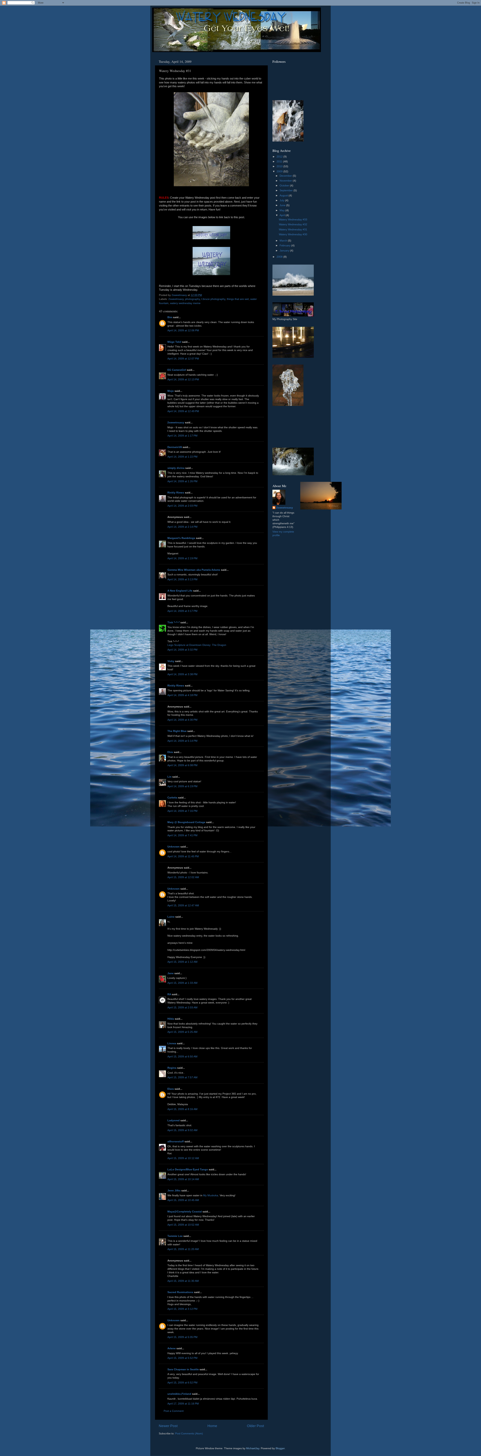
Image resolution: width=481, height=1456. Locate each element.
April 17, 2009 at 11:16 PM (183, 1403)
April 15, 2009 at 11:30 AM (183, 1281)
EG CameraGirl (176, 370)
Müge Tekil (174, 342)
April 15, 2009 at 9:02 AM (182, 1130)
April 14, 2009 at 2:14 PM (182, 526)
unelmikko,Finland (179, 1393)
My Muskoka (210, 1195)
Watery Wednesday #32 (293, 224)
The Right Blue (177, 731)
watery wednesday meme (185, 303)
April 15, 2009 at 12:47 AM (183, 905)
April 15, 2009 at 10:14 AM (183, 1179)
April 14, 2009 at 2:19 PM (182, 558)
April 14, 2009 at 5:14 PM (182, 740)
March (284, 240)
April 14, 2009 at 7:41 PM (182, 835)
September (286, 190)
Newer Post (168, 1426)
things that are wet (238, 299)
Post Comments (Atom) (189, 1433)
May (282, 210)
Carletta (172, 797)
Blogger (280, 1448)
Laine (171, 916)
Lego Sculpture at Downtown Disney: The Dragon (196, 645)
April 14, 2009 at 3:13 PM (182, 579)
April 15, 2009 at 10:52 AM (183, 1224)
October (285, 185)
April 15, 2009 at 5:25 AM (182, 1032)
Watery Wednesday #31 (293, 229)
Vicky (170, 661)
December (286, 175)
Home (212, 1426)
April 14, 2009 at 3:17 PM (182, 611)
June (283, 205)
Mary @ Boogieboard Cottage (186, 822)
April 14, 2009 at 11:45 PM (183, 856)
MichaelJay (252, 1448)
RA (169, 994)
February (285, 245)
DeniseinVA (174, 447)
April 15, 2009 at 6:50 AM (182, 1056)
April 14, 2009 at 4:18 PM (182, 695)
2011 (280, 161)
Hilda (170, 1018)
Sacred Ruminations (180, 1292)
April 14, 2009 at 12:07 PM (183, 358)
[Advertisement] (289, 427)
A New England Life (179, 590)
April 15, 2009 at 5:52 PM (182, 1358)
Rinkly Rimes (175, 492)
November (286, 180)
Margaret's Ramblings (181, 538)
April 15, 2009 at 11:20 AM (183, 1249)
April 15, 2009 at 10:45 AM (183, 1200)
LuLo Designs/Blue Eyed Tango (187, 1169)
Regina (172, 1067)
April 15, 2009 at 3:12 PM (182, 1309)
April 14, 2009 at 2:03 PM (182, 505)
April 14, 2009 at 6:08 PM (182, 765)
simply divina (176, 468)
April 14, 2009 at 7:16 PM (182, 811)
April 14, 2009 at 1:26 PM (182, 481)
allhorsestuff (175, 1141)
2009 (280, 171)
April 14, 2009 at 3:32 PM (182, 649)
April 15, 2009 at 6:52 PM (182, 1382)
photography (192, 299)
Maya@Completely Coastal (184, 1211)
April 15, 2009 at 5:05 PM (182, 1337)
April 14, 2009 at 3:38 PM (182, 674)
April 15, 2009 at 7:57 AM (182, 1077)
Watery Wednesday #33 (293, 219)
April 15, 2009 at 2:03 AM (182, 1007)
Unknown (173, 846)
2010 (280, 166)
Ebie (170, 752)
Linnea (171, 1043)
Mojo (170, 391)
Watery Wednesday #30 (293, 234)
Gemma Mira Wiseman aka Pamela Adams (193, 569)
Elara (170, 1088)
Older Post (255, 1426)
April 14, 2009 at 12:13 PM (183, 379)
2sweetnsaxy (176, 299)
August (284, 195)
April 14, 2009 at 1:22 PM (182, 456)
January (285, 250)
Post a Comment (174, 1411)
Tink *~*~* (173, 622)
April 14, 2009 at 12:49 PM (183, 411)
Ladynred (173, 1120)
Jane (170, 973)
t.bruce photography (213, 299)
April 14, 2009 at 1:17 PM (182, 435)
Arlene (171, 1348)
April (283, 215)
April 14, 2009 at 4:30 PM (182, 719)
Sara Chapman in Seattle (183, 1369)
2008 (280, 256)
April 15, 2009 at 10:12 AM (183, 1158)
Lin (169, 776)
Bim (169, 317)
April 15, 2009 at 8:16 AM (182, 1109)
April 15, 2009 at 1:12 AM (182, 961)
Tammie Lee (175, 1236)
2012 (280, 156)
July (282, 200)
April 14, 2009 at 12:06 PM (183, 330)
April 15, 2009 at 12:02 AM (183, 877)
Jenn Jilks (174, 1190)
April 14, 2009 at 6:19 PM (182, 786)
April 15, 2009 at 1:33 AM (182, 983)
